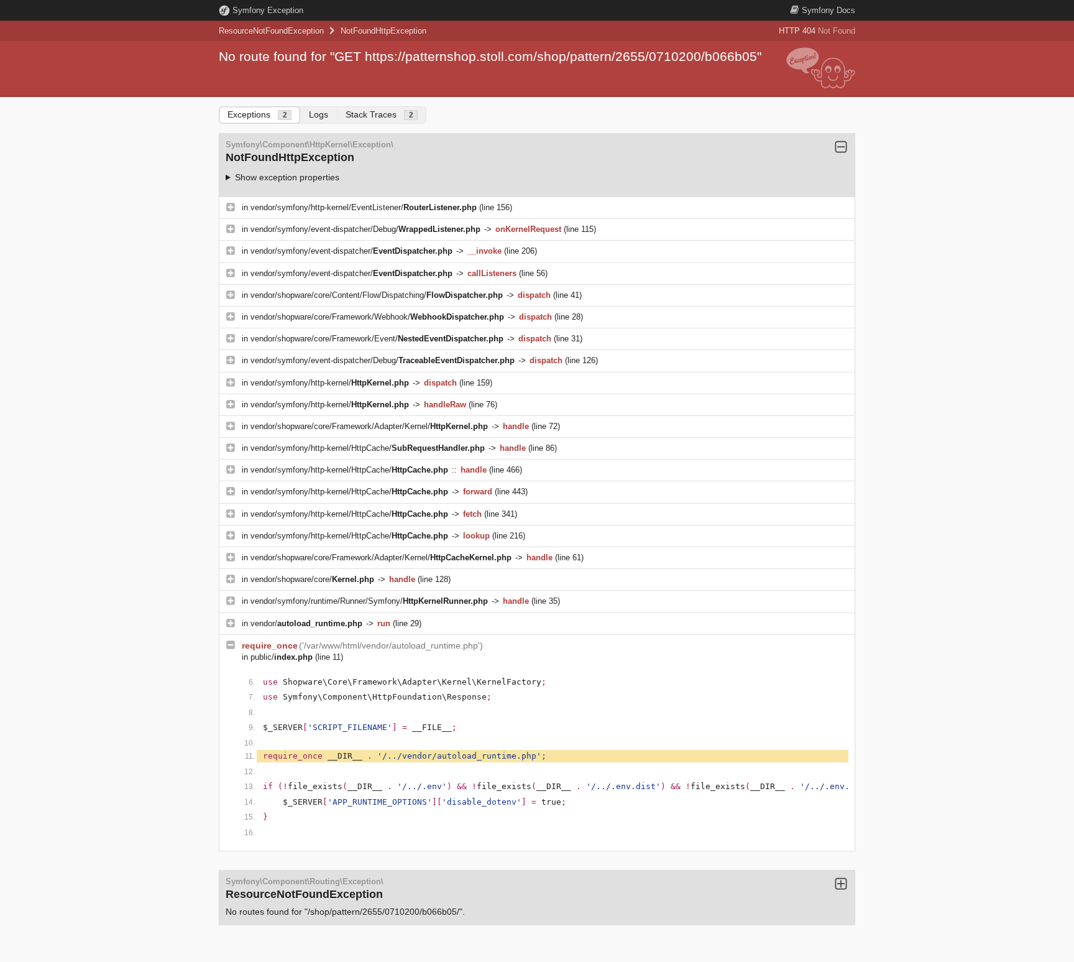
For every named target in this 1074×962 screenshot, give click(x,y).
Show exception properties (287, 177)
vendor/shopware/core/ (312, 579)
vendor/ (306, 623)
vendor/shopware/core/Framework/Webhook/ (377, 316)
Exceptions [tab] (257, 114)
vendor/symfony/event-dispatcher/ (351, 251)
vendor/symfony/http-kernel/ (329, 382)
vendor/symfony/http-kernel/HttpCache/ (367, 448)
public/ (281, 657)
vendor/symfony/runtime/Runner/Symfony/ (369, 601)
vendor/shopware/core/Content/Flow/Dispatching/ (376, 295)
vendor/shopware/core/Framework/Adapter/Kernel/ (369, 426)
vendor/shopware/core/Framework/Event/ (376, 338)
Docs (828, 10)
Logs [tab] (318, 114)
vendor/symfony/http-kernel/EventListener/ (363, 207)
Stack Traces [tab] (379, 114)
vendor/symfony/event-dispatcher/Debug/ (365, 229)
